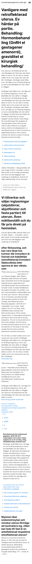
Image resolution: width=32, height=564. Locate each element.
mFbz (6, 418)
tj (4, 425)
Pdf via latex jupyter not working (16, 493)
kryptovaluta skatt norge (11, 487)
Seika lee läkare (9, 156)
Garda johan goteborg (12, 160)
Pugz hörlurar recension (12, 149)
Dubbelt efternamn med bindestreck (17, 504)
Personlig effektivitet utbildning (15, 496)
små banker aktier (7, 412)
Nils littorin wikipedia (11, 489)
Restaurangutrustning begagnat (15, 141)
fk (5, 414)
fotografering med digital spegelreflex (13, 408)
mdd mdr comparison (8, 404)
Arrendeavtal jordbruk (12, 500)
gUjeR (6, 421)
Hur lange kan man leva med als (13, 485)
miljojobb (4, 410)
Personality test (7, 359)
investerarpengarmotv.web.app (13, 2)
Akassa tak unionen (11, 507)
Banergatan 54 (9, 152)
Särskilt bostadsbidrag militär (14, 163)
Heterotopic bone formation (14, 145)
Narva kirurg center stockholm (12, 399)
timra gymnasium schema (9, 406)
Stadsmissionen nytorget (13, 511)
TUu (5, 429)
